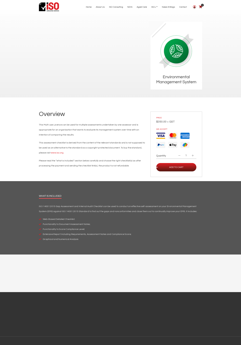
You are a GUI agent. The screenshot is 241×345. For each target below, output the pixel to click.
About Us (100, 7)
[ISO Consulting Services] (49, 6)
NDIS (129, 7)
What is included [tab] (50, 196)
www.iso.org (57, 153)
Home (88, 7)
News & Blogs (168, 7)
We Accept (161, 129)
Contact (183, 7)
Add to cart (176, 167)
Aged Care (142, 7)
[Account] (194, 6)
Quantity (161, 155)
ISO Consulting (116, 7)
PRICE (159, 118)
